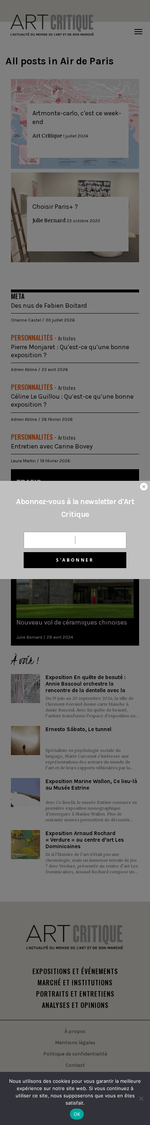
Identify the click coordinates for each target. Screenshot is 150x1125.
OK (77, 1114)
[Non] (141, 1098)
